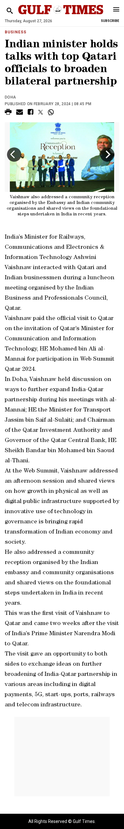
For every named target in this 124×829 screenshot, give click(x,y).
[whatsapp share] (52, 112)
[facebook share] (30, 113)
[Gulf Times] (60, 16)
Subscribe (110, 21)
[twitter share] (41, 112)
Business (15, 32)
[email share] (19, 113)
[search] (10, 11)
